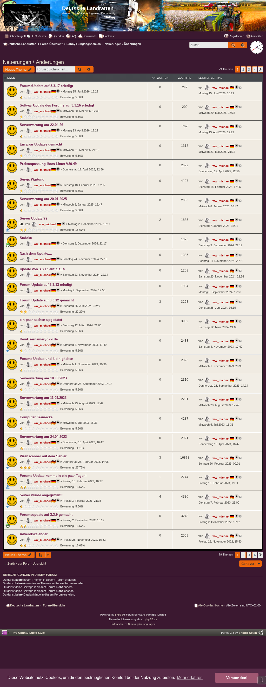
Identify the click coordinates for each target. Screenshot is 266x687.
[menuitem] (36, 36)
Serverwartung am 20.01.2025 (43, 199)
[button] (260, 69)
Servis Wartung (32, 179)
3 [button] (249, 69)
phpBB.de (151, 619)
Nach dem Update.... (36, 253)
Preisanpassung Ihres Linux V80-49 (48, 164)
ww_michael (42, 91)
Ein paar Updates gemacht (41, 144)
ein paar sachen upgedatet (41, 320)
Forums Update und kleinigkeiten (46, 359)
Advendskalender (34, 534)
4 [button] (255, 69)
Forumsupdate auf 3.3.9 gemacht (46, 515)
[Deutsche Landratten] (32, 14)
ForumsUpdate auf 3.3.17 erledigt (46, 86)
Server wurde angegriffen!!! (41, 495)
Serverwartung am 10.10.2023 (43, 378)
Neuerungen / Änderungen (33, 62)
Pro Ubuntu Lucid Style (29, 632)
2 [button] (243, 69)
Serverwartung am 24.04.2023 (43, 437)
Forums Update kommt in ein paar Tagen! (53, 476)
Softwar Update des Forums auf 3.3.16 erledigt (57, 105)
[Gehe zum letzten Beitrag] (240, 87)
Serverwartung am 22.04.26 (41, 125)
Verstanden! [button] (237, 678)
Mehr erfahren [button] (190, 677)
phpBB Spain (248, 632)
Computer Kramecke (36, 417)
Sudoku (26, 238)
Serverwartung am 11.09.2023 (43, 398)
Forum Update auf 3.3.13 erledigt (46, 285)
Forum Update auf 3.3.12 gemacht (47, 300)
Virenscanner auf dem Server (43, 456)
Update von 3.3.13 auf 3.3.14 (42, 269)
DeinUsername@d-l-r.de (39, 339)
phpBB (119, 614)
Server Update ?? (34, 218)
